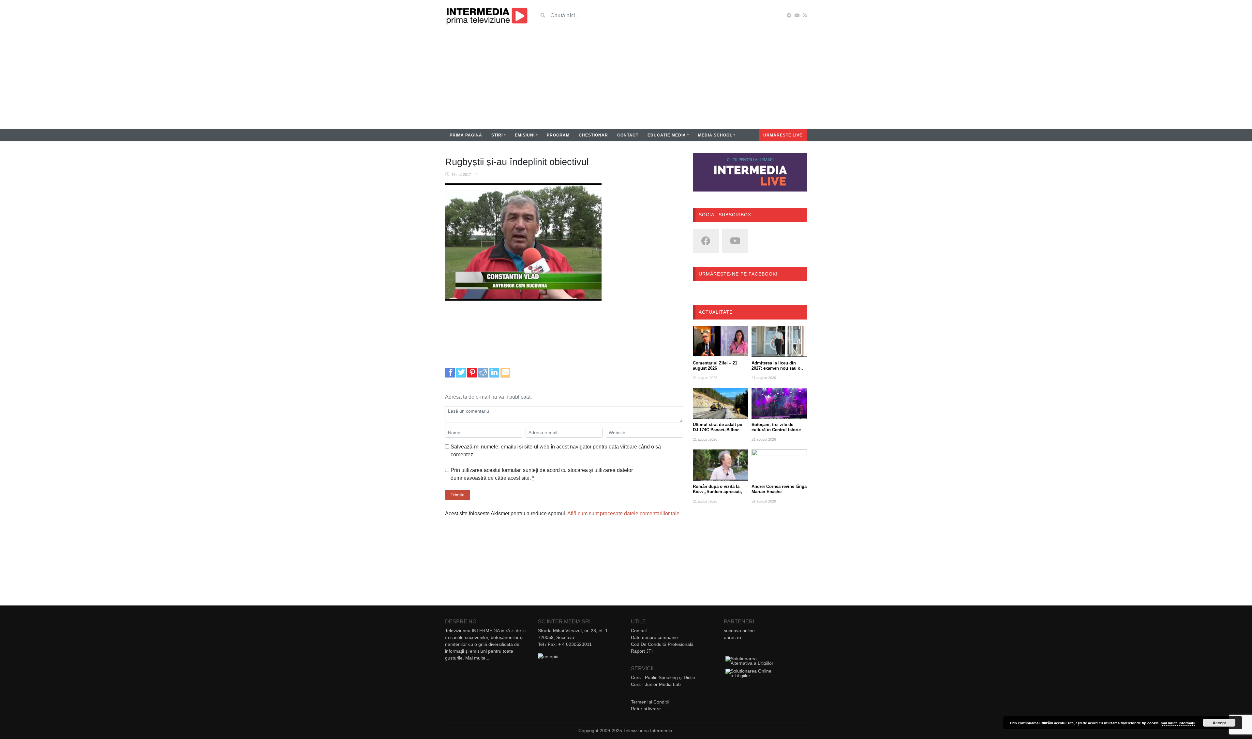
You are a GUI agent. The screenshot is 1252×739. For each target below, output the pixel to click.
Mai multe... (477, 658)
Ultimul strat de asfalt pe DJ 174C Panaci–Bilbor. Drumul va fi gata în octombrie (717, 432)
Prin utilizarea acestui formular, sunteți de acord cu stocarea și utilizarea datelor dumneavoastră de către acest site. (542, 474)
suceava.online (739, 630)
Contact (627, 135)
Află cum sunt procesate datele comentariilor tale (623, 513)
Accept (1219, 723)
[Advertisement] (626, 80)
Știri (497, 135)
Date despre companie (654, 637)
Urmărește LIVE (782, 135)
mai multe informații (1178, 722)
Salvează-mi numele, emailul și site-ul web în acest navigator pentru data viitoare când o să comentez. (556, 450)
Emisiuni (525, 135)
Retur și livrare (646, 708)
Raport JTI (642, 651)
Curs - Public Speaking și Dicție (663, 677)
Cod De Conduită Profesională (662, 644)
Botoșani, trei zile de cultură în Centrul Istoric (776, 427)
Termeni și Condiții (650, 701)
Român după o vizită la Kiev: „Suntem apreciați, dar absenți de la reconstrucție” (717, 494)
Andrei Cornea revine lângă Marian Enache (779, 489)
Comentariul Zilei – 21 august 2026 (715, 366)
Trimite (458, 494)
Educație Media (667, 135)
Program (558, 135)
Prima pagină (466, 135)
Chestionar (593, 135)
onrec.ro (732, 637)
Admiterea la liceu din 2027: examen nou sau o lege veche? (776, 368)
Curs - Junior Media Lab (656, 684)
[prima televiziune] (486, 15)
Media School (715, 135)
